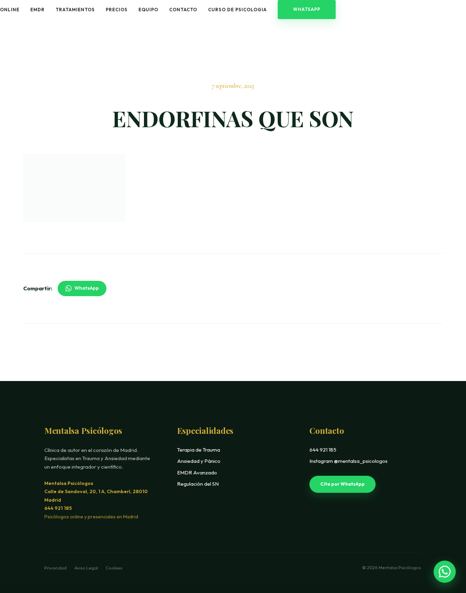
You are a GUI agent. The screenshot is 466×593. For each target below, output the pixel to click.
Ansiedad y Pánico (198, 461)
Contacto (183, 9)
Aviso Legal (86, 568)
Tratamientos (75, 9)
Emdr (37, 9)
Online (9, 9)
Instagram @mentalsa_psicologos (348, 461)
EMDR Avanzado (197, 472)
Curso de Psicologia (237, 9)
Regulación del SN (198, 484)
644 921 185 (58, 508)
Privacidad (56, 568)
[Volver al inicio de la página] (446, 547)
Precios (117, 9)
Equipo (148, 9)
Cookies (114, 568)
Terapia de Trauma (198, 449)
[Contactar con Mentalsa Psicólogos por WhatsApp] (445, 572)
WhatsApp (306, 9)
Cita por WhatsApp (342, 484)
